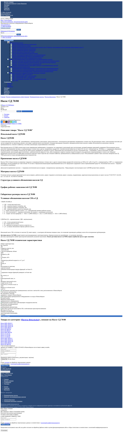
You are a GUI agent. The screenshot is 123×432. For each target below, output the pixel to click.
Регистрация (8, 20)
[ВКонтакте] (2, 122)
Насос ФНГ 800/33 (6, 327)
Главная (3, 97)
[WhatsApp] (11, 122)
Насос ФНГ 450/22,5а (7, 324)
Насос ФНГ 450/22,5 (6, 323)
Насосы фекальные (50, 97)
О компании (7, 3)
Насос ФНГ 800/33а (6, 332)
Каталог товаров (8, 2)
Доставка (6, 5)
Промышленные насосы (16, 43)
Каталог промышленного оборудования (17, 97)
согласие (7, 362)
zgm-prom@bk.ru (5, 14)
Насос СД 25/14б (5, 335)
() (5, 31)
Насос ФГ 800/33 (5, 330)
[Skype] (13, 122)
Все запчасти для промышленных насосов (46, 65)
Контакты (7, 9)
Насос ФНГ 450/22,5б (7, 326)
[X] (6, 122)
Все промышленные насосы (34, 58)
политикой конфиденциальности (20, 364)
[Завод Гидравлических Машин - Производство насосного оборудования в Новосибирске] (14, 21)
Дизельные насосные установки (36, 73)
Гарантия (6, 8)
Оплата (6, 6)
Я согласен (4, 430)
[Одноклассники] (4, 122)
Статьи (19, 3)
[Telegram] (16, 122)
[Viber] (9, 122)
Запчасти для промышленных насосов (41, 59)
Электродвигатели (24, 67)
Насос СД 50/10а (5, 336)
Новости (13, 3)
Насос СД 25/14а (5, 333)
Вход (2, 20)
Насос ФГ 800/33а (6, 329)
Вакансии (24, 3)
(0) (6, 94)
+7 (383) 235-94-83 (6, 12)
